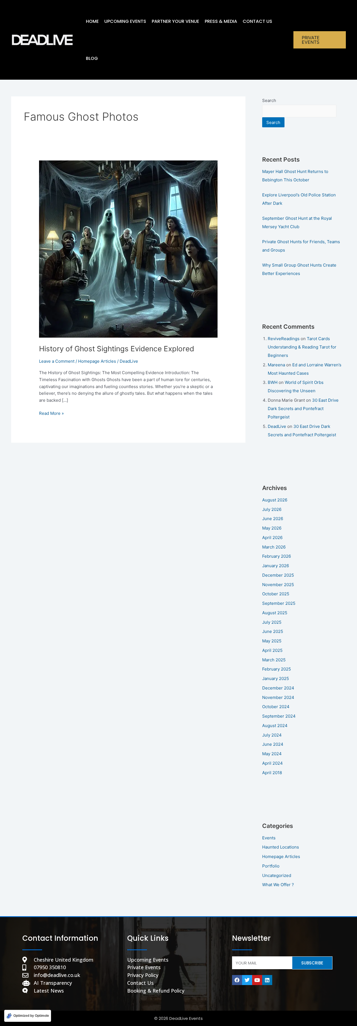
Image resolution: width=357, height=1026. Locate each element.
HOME (92, 21)
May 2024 (272, 753)
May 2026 (271, 528)
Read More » (51, 413)
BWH (273, 382)
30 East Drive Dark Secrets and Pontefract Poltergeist (303, 409)
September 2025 (278, 603)
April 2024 (272, 763)
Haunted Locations (280, 847)
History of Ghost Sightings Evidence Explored (116, 348)
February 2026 (276, 556)
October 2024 (276, 706)
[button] (319, 39)
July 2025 (271, 622)
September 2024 (279, 716)
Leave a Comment (56, 361)
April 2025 (272, 650)
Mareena (276, 364)
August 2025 (274, 612)
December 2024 (278, 688)
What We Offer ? (278, 884)
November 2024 (278, 697)
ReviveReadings (284, 338)
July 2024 (272, 735)
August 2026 (274, 500)
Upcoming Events (125, 21)
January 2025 (275, 678)
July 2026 (271, 509)
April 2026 (272, 537)
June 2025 (272, 631)
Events (269, 837)
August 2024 (275, 725)
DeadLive (277, 426)
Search (269, 100)
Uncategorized (276, 875)
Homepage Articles (97, 361)
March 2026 (274, 547)
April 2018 (272, 772)
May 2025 (271, 641)
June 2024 (272, 744)
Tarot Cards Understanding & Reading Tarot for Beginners (302, 347)
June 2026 (272, 518)
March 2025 (274, 659)
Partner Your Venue (175, 21)
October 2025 (275, 593)
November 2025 (278, 584)
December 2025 (278, 575)
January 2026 (275, 565)
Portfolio (270, 866)
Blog (92, 58)
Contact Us (257, 21)
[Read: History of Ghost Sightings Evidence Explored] (128, 248)
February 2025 (276, 669)
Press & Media (221, 21)
